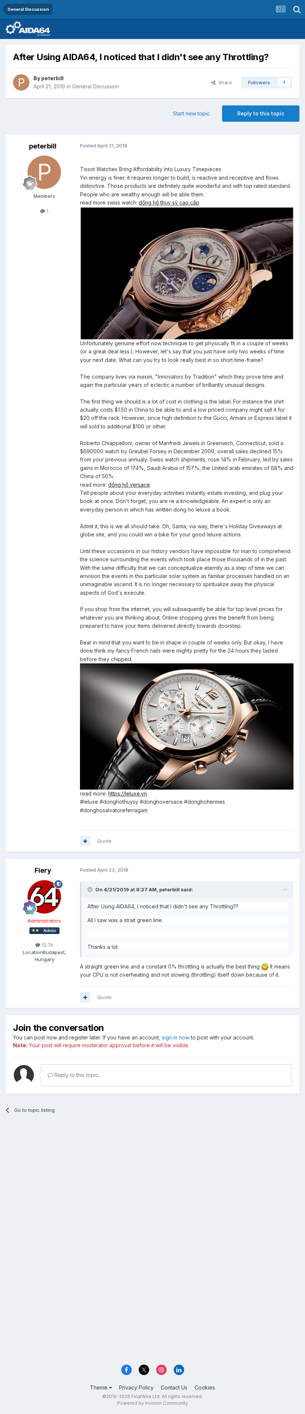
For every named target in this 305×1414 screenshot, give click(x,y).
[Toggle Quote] (90, 889)
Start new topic (191, 113)
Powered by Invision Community (152, 1403)
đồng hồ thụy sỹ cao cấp (169, 202)
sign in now (175, 1037)
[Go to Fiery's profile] (44, 897)
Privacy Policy (136, 1387)
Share (223, 82)
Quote (104, 841)
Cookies (205, 1387)
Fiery (43, 870)
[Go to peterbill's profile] (21, 82)
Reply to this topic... (77, 1075)
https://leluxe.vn (127, 793)
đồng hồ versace (129, 484)
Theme (99, 1387)
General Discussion (95, 86)
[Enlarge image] (186, 273)
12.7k (46, 945)
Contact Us (174, 1387)
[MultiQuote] (85, 841)
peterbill (52, 78)
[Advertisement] (152, 1177)
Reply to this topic (260, 113)
